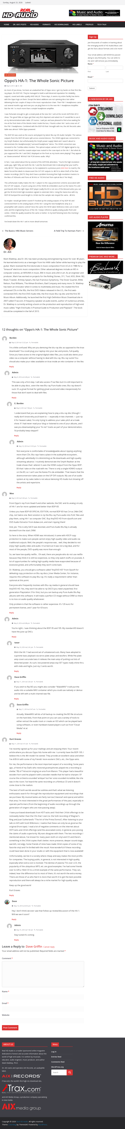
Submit (92, 88)
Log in (53, 1051)
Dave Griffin (34, 946)
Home (6, 24)
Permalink (34, 343)
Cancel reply (49, 947)
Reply (11, 366)
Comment (7, 958)
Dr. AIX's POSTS (10, 75)
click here (64, 168)
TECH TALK (101, 24)
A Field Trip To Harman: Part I (67, 230)
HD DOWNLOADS (61, 24)
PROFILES (89, 24)
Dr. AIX (19, 86)
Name (5, 991)
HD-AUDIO (34, 24)
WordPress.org (57, 1067)
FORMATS (47, 24)
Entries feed (56, 1057)
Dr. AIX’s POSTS (19, 24)
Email (5, 1003)
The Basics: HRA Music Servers (19, 230)
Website (5, 1015)
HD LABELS (77, 24)
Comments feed (57, 1062)
